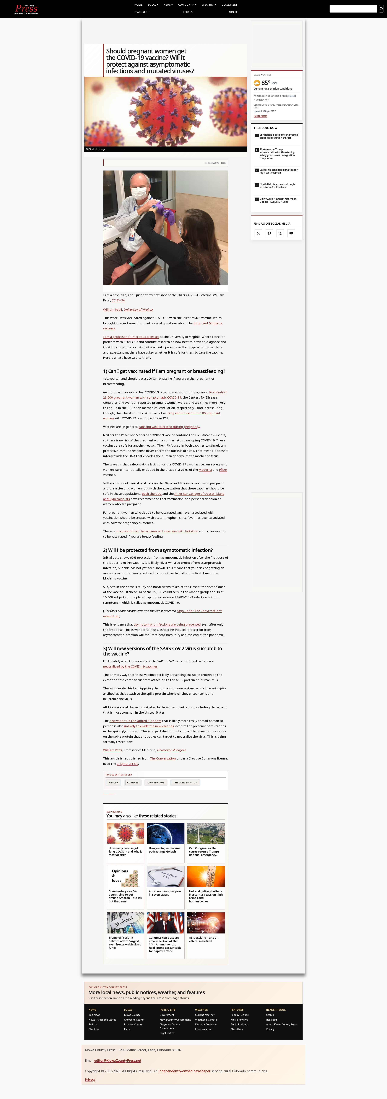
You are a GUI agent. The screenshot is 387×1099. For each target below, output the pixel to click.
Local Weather (203, 1029)
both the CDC (152, 493)
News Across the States (102, 1019)
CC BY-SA (118, 300)
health (113, 782)
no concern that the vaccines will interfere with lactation (157, 531)
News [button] (167, 4)
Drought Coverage (205, 1024)
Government (167, 1015)
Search (270, 1015)
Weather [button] (208, 4)
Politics (93, 1024)
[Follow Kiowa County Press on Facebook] (269, 233)
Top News (94, 1015)
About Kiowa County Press (281, 1024)
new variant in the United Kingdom (135, 721)
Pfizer (223, 469)
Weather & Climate (206, 1019)
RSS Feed (271, 1019)
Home (138, 4)
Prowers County (133, 1024)
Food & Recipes (240, 1015)
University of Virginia (138, 309)
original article (127, 763)
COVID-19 (132, 782)
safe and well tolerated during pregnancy (169, 427)
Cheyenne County (134, 1019)
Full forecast (260, 115)
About (233, 12)
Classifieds (229, 4)
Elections (94, 1029)
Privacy (270, 1029)
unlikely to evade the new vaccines (149, 726)
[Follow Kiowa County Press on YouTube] (291, 233)
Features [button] (140, 12)
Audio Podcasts (240, 1024)
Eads (127, 1029)
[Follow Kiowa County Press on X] (258, 233)
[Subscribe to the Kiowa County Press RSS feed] (280, 233)
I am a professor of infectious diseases (131, 337)
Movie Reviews (239, 1019)
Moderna (205, 469)
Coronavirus (156, 782)
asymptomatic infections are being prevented (167, 624)
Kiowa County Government (175, 1019)
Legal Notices (167, 1033)
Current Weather (204, 1015)
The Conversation (163, 758)
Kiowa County (132, 1015)
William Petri (112, 309)
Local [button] (152, 4)
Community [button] (186, 4)
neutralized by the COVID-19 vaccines (130, 666)
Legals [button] (188, 12)
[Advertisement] (277, 366)
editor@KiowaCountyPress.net (117, 1060)
